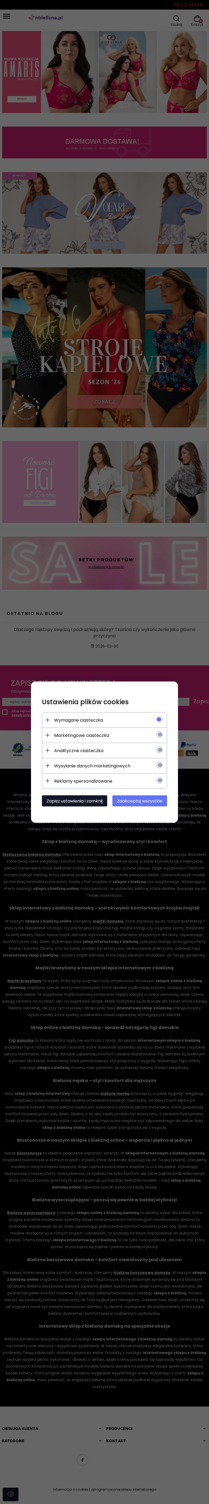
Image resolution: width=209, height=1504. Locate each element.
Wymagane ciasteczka (78, 720)
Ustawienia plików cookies (85, 702)
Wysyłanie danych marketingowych (92, 765)
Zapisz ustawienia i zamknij (75, 801)
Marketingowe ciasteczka (81, 735)
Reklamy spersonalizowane (83, 781)
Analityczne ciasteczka (78, 750)
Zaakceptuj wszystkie (139, 801)
